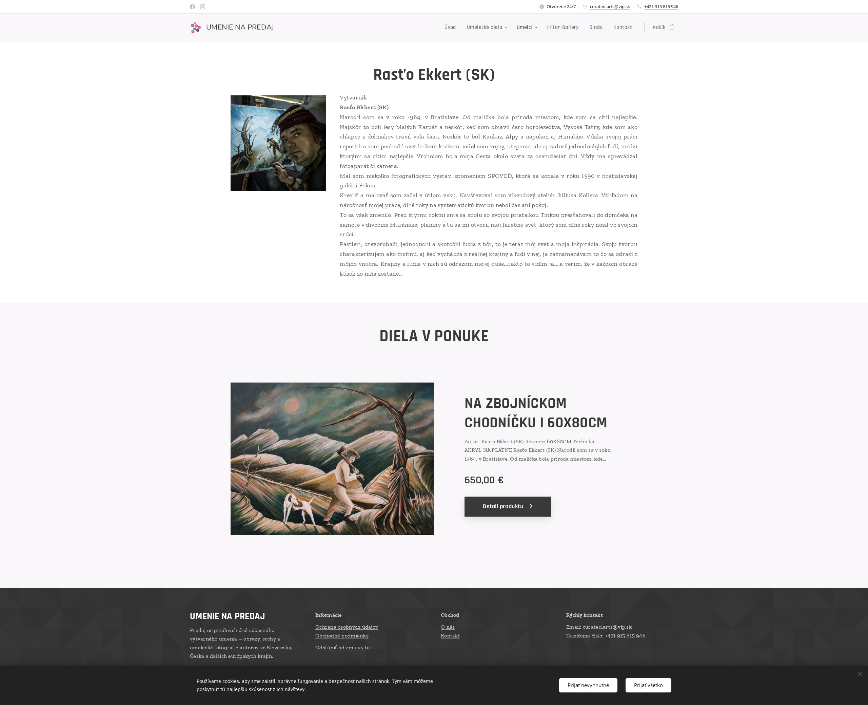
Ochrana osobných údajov (346, 627)
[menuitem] (452, 27)
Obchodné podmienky (342, 635)
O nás (448, 627)
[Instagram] (202, 7)
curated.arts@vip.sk (610, 6)
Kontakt (450, 635)
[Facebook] (192, 7)
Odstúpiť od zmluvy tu (342, 647)
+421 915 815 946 (661, 6)
